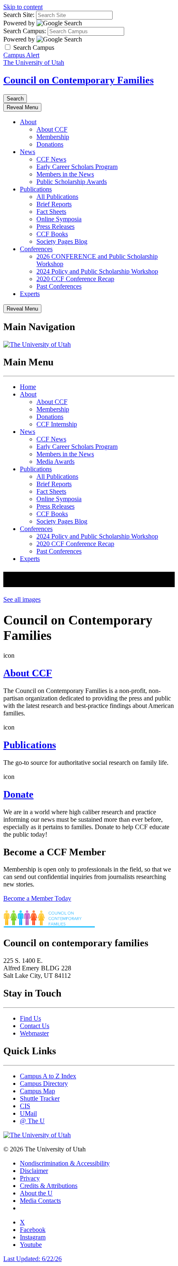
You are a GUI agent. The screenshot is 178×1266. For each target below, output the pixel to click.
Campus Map (37, 1091)
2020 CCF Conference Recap (75, 278)
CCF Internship (56, 424)
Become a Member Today (37, 898)
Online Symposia (59, 219)
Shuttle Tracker (40, 1098)
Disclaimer (34, 1170)
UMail (28, 1113)
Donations (49, 144)
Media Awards (55, 461)
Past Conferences (59, 286)
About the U (36, 1193)
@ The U (32, 1120)
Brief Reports (54, 204)
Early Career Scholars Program (77, 166)
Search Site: (18, 14)
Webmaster (34, 1033)
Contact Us (34, 1025)
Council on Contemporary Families (78, 80)
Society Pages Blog (61, 241)
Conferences (36, 248)
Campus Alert (21, 55)
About (28, 121)
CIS (25, 1105)
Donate (18, 794)
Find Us (30, 1018)
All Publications (57, 196)
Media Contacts (40, 1200)
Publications (36, 189)
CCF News (51, 159)
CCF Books (52, 234)
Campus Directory (44, 1083)
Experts (30, 293)
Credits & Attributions (48, 1185)
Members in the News (65, 174)
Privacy (30, 1178)
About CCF (51, 129)
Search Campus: (24, 30)
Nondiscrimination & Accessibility (65, 1163)
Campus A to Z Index (48, 1076)
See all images (22, 599)
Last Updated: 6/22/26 (32, 1258)
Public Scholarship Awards (71, 181)
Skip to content (23, 6)
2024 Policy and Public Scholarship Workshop (97, 271)
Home (28, 386)
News (27, 151)
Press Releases (55, 226)
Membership (52, 136)
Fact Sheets (51, 211)
